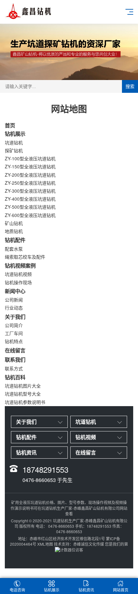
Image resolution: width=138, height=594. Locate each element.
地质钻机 (14, 231)
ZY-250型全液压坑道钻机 (30, 183)
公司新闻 (14, 299)
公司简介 (14, 325)
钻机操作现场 (18, 282)
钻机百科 (15, 377)
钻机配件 (15, 240)
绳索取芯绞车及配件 (25, 256)
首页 (10, 125)
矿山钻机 (14, 223)
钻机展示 (15, 133)
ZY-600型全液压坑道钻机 (30, 215)
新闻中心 (15, 291)
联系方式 (14, 368)
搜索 (129, 86)
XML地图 (45, 544)
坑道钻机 (14, 142)
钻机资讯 (86, 589)
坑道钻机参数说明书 (25, 402)
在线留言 (15, 350)
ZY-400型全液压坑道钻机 (30, 199)
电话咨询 (17, 589)
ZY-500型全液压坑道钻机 (30, 207)
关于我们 (15, 316)
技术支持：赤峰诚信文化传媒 (79, 544)
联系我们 (15, 359)
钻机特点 (14, 341)
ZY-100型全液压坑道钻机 (30, 158)
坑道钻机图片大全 (23, 385)
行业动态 (14, 307)
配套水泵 (14, 248)
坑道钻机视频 (18, 274)
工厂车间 (14, 333)
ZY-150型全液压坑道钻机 (30, 166)
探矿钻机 (14, 150)
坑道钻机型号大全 (23, 393)
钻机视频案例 (20, 265)
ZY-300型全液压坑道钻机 (30, 191)
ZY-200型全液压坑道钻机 (30, 175)
